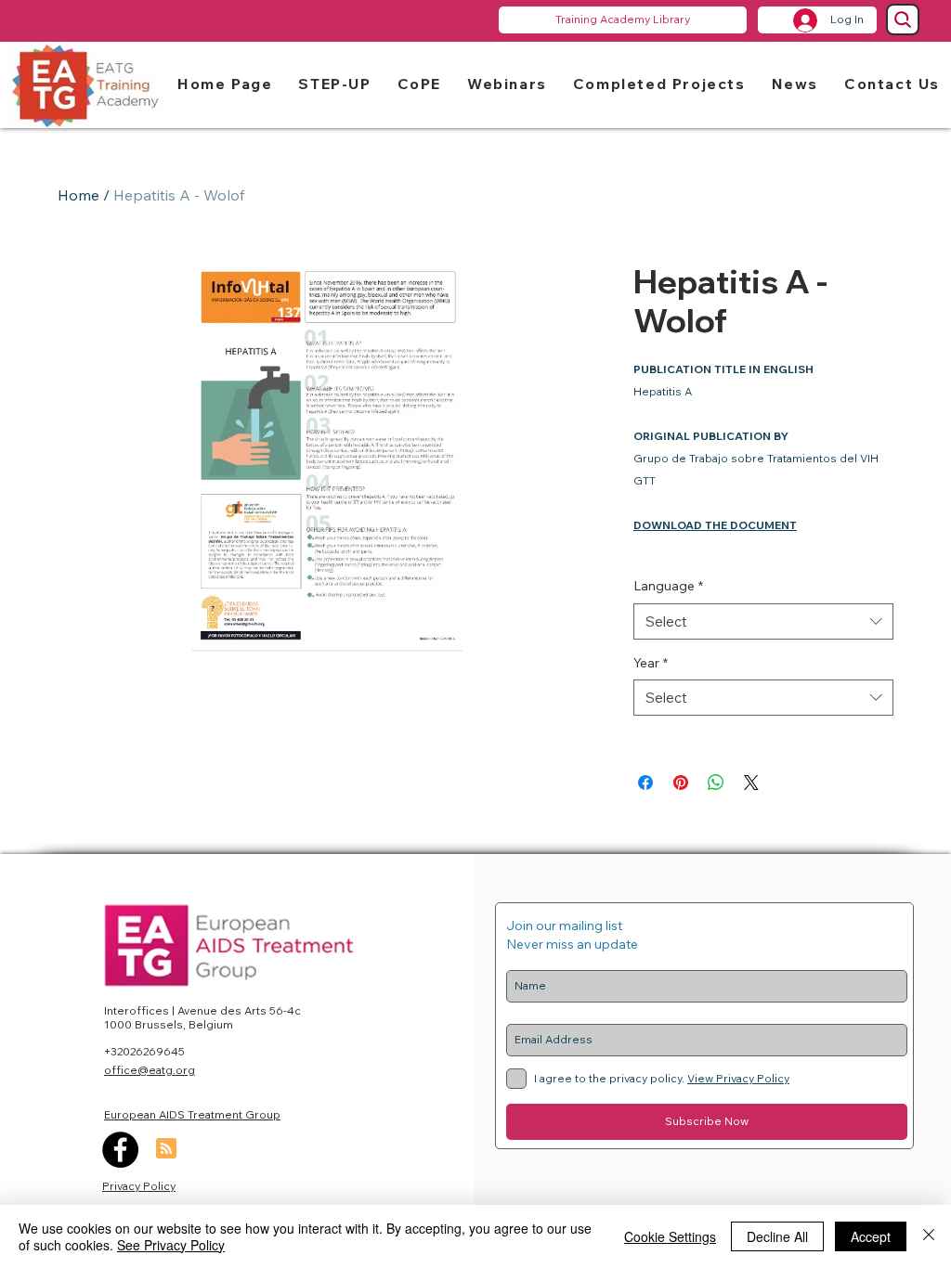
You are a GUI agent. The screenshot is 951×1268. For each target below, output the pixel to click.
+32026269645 (144, 1051)
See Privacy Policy (171, 1245)
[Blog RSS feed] (166, 1149)
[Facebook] (120, 1150)
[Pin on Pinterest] (681, 782)
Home (78, 195)
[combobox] (763, 621)
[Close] (929, 1236)
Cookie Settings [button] (670, 1236)
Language (668, 585)
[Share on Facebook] (645, 782)
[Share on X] (751, 782)
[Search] (902, 19)
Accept (871, 1236)
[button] (334, 83)
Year (650, 662)
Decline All (777, 1236)
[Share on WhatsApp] (716, 782)
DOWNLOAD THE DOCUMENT (715, 525)
